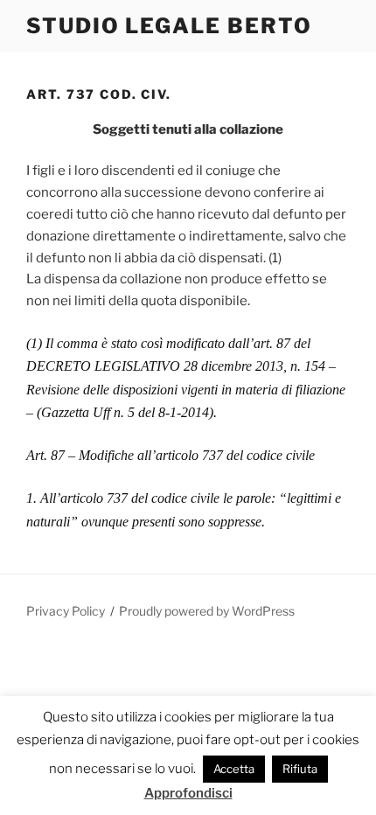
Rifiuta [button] (299, 769)
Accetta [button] (233, 769)
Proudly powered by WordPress (207, 610)
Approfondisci (188, 793)
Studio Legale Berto (168, 25)
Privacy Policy (65, 610)
